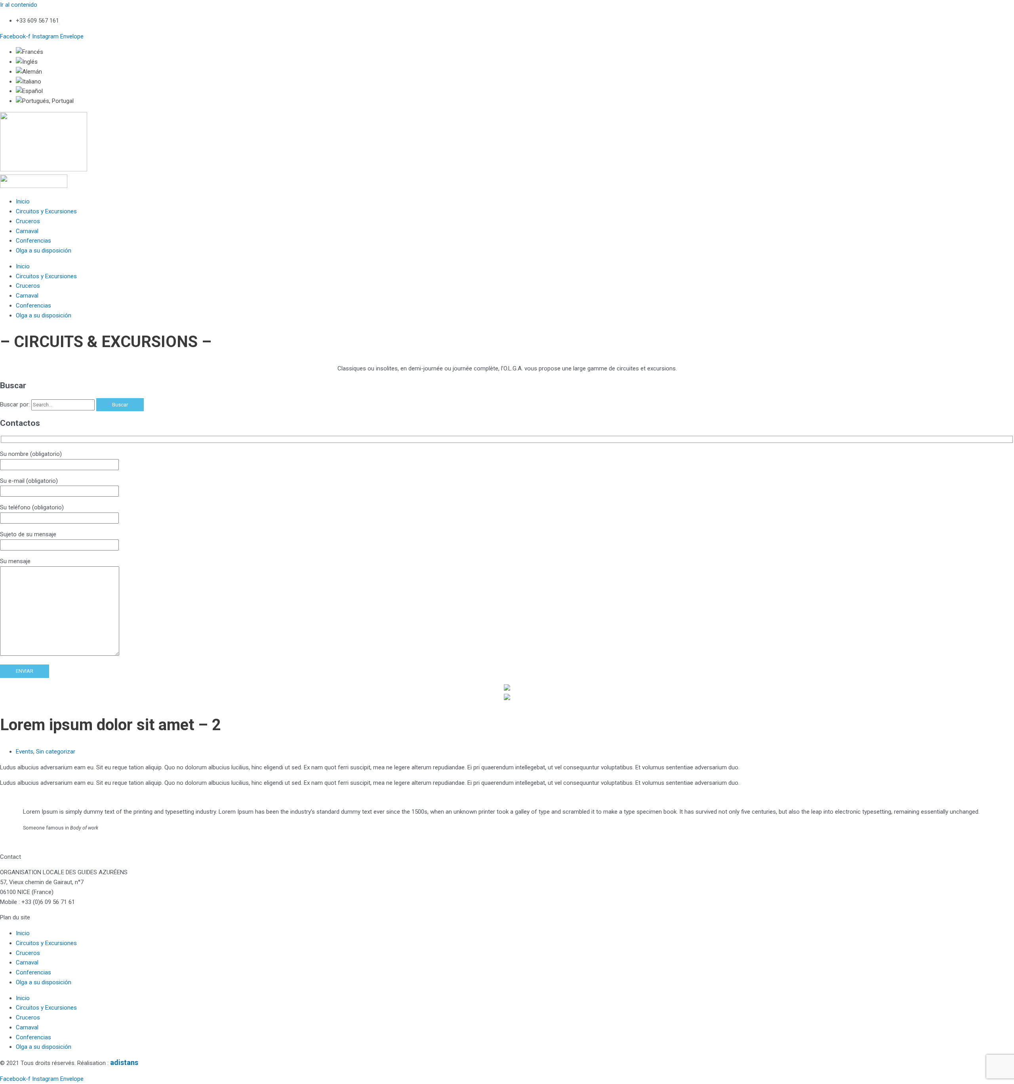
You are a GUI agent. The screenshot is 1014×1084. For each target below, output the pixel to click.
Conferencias (33, 240)
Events (24, 751)
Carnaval (27, 231)
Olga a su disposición (43, 250)
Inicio (23, 201)
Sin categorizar (55, 751)
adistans (124, 1062)
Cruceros (28, 221)
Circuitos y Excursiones (46, 211)
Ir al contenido (18, 4)
